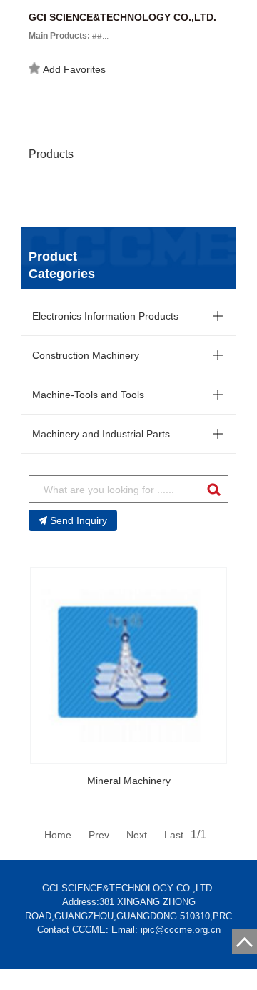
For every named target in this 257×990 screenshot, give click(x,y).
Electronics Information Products (105, 316)
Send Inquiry (78, 520)
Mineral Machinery (129, 780)
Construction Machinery (85, 355)
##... (69, 36)
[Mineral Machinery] (128, 665)
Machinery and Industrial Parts (101, 434)
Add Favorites (74, 69)
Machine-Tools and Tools (88, 394)
